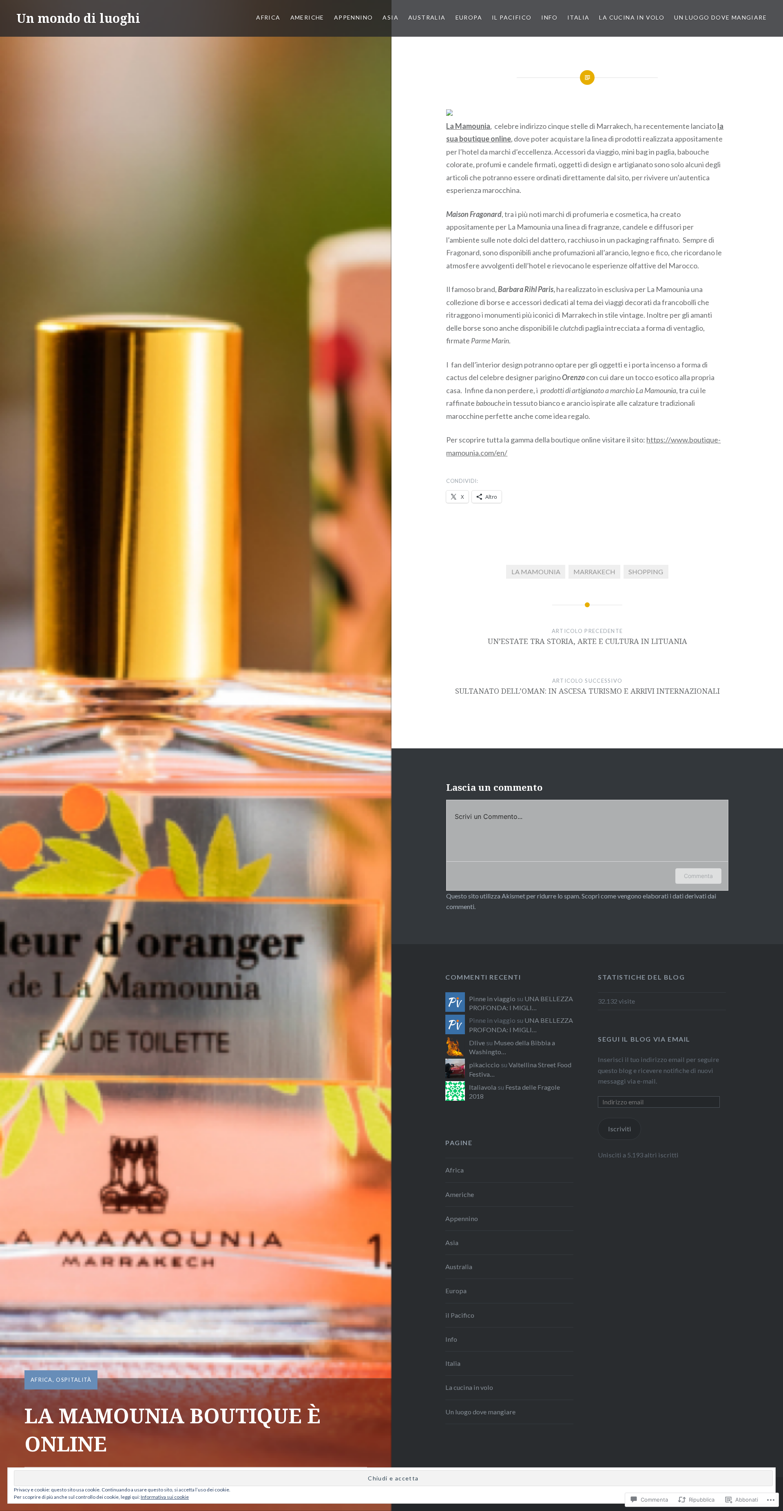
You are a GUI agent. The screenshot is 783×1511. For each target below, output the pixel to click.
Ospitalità (73, 1379)
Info (549, 17)
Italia (578, 17)
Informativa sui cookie (165, 1497)
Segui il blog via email (644, 1039)
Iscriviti (619, 1129)
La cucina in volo (631, 17)
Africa (268, 17)
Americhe (307, 17)
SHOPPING (645, 571)
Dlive (477, 1042)
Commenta (698, 875)
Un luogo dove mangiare (720, 17)
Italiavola (482, 1087)
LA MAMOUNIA (535, 571)
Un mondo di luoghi (78, 18)
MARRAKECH (594, 571)
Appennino (353, 17)
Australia (427, 17)
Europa (469, 17)
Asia (390, 17)
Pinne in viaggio (492, 998)
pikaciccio (484, 1065)
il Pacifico (511, 17)
